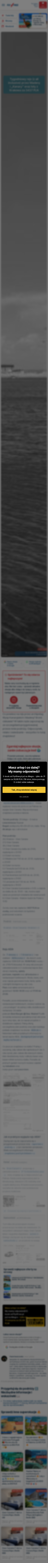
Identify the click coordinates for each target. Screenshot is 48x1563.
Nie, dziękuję (24, 796)
